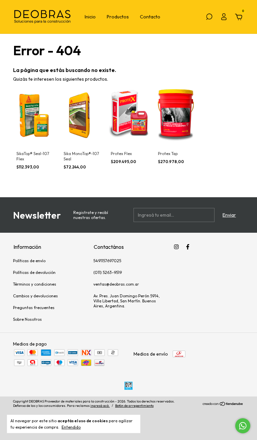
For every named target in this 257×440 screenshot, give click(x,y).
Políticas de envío (29, 260)
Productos (118, 17)
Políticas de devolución (34, 272)
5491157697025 (107, 260)
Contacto (150, 17)
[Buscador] (209, 17)
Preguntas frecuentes (34, 307)
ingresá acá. (100, 406)
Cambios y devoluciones (35, 295)
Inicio (90, 17)
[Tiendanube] (223, 404)
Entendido (71, 427)
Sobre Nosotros (27, 319)
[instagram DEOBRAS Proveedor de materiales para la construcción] (176, 246)
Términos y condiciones (34, 284)
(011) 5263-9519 (107, 272)
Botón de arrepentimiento (134, 406)
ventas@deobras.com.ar (116, 284)
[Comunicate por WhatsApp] (242, 425)
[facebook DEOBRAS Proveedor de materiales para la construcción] (187, 246)
